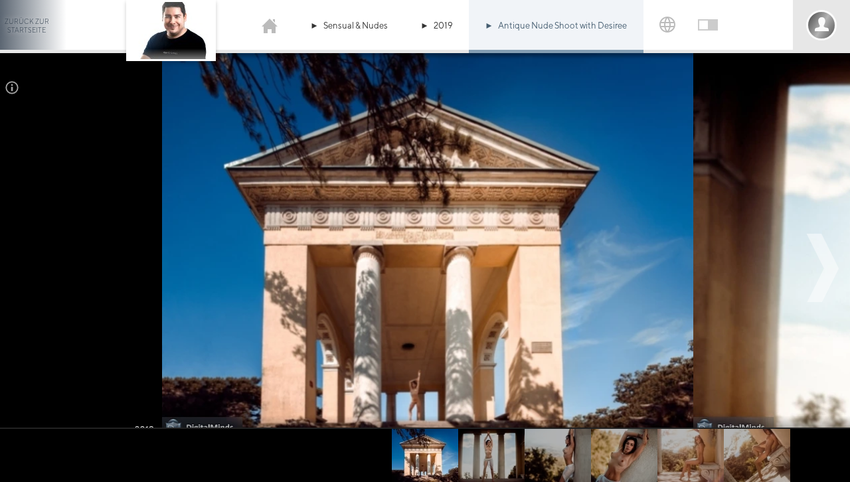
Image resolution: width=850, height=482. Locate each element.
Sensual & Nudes (355, 26)
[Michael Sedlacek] (270, 25)
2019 (443, 26)
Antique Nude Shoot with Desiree (562, 26)
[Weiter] (824, 268)
